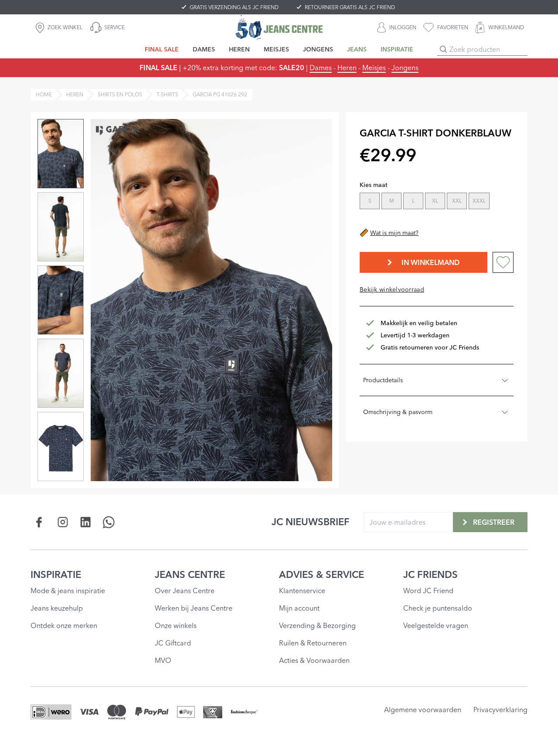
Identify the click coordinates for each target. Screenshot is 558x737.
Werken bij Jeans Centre (193, 608)
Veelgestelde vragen (435, 625)
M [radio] (391, 200)
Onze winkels (176, 625)
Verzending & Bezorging (317, 625)
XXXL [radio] (479, 200)
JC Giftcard (173, 643)
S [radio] (369, 200)
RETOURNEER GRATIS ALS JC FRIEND (350, 7)
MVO (163, 660)
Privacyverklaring (500, 709)
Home (44, 94)
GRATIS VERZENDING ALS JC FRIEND (234, 7)
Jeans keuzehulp (57, 608)
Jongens (404, 67)
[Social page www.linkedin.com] (86, 522)
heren (74, 94)
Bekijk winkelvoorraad (392, 289)
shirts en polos (120, 94)
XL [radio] (435, 200)
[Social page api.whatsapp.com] (109, 522)
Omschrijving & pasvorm (397, 412)
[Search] (443, 49)
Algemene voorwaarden (422, 709)
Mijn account (299, 608)
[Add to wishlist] (503, 262)
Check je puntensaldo (437, 608)
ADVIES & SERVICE (321, 574)
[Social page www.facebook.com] (39, 522)
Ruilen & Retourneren (313, 643)
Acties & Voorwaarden (314, 660)
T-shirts (167, 94)
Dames (321, 67)
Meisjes (374, 67)
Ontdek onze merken (64, 625)
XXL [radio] (457, 200)
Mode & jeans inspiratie (68, 590)
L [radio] (413, 200)
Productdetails (383, 380)
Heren (347, 67)
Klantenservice (302, 590)
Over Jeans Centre (184, 590)
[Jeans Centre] (279, 27)
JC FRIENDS (430, 574)
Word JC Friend (428, 590)
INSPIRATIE (56, 574)
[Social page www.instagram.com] (62, 522)
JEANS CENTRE (190, 574)
